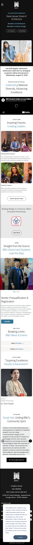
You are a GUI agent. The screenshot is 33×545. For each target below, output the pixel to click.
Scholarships (22, 31)
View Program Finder (16, 198)
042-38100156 (16, 489)
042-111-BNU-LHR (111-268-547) (16, 492)
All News (19, 343)
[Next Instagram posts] (30, 440)
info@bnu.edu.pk (16, 486)
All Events (19, 349)
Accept (20, 537)
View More (16, 233)
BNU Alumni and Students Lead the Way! (17, 251)
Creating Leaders (16, 126)
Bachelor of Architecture (16, 24)
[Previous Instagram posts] (2, 440)
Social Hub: (9, 417)
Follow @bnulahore (17, 460)
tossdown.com (20, 543)
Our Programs (11, 31)
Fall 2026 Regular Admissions (16, 13)
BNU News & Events (16, 335)
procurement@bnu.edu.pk (16, 316)
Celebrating (12, 85)
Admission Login (6, 503)
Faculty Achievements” (16, 364)
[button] (15, 291)
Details (7, 321)
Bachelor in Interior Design (16, 26)
